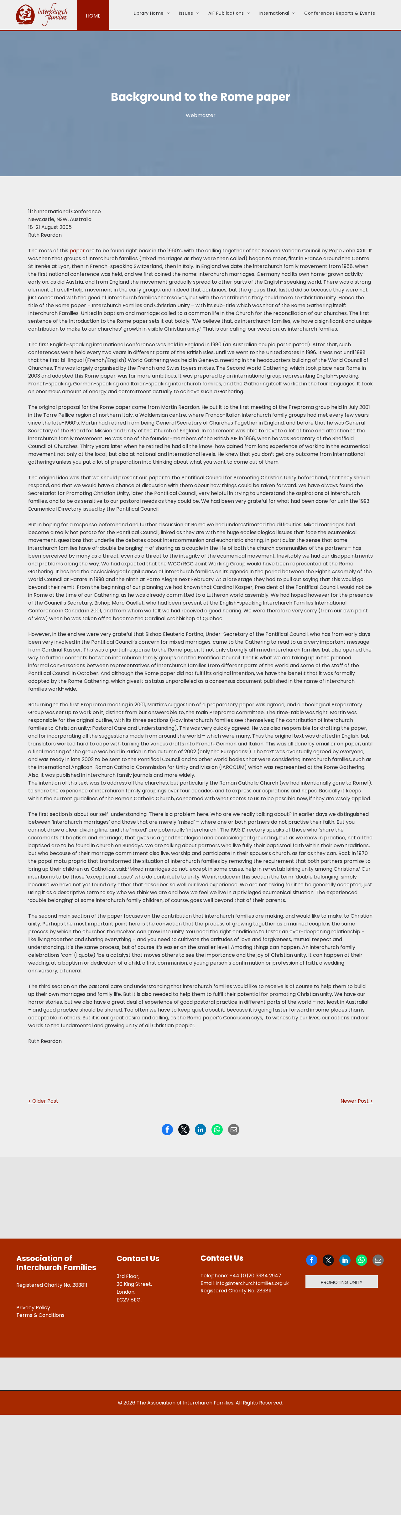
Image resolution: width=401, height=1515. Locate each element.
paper (77, 250)
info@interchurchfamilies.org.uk (252, 1283)
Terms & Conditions (40, 1315)
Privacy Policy (33, 1307)
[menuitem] (151, 13)
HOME (93, 15)
